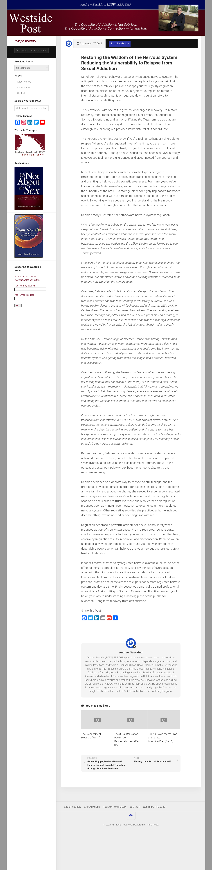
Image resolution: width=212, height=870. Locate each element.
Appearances (23, 87)
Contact (21, 93)
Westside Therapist (155, 807)
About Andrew (24, 81)
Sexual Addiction (120, 43)
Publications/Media (114, 807)
